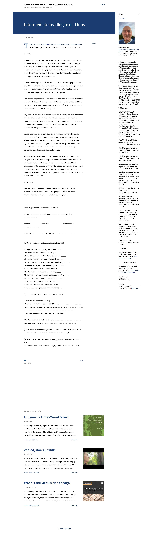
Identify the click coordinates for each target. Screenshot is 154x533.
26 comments (33, 440)
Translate (134, 288)
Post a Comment (34, 473)
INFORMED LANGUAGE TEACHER (129, 271)
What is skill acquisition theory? (47, 483)
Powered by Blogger (65, 528)
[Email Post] (25, 361)
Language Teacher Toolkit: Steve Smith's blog (48, 4)
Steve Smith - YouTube (128, 257)
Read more (74, 440)
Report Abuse (123, 19)
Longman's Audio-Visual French (47, 417)
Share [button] (94, 43)
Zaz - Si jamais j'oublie (40, 450)
